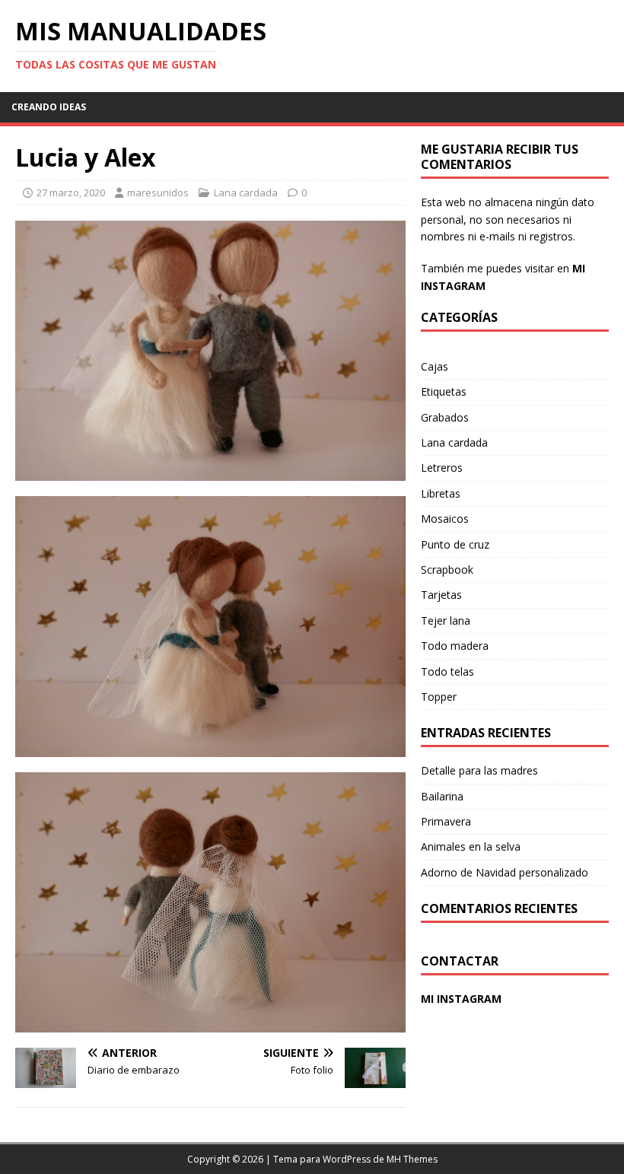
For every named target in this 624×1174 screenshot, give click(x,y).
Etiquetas (443, 391)
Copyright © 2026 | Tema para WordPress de (287, 1159)
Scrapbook (447, 569)
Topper (439, 696)
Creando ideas (48, 106)
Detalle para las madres (479, 770)
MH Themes (412, 1159)
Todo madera (455, 645)
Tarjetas (441, 594)
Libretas (440, 493)
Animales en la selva (471, 846)
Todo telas (447, 671)
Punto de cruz (455, 544)
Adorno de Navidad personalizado (504, 872)
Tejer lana (445, 620)
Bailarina (442, 796)
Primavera (446, 821)
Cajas (434, 366)
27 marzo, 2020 (71, 192)
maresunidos (158, 192)
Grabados (445, 417)
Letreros (442, 467)
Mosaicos (445, 518)
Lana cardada (246, 192)
